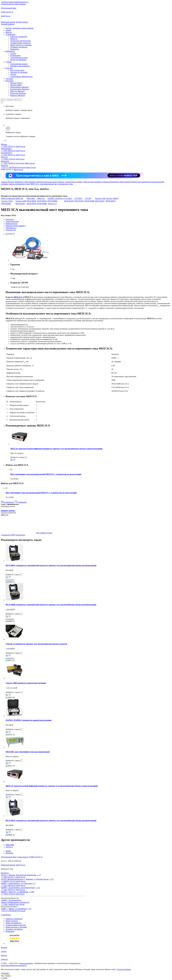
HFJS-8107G (79, 201)
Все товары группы (44, 533)
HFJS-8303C (20, 204)
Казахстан (5, 161)
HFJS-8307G (32, 204)
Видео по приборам (18, 60)
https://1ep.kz (30, 163)
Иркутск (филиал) (17, 91)
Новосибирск (6, 149)
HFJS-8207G (111, 201)
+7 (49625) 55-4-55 (8, 881)
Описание (10, 219)
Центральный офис (8, 8)
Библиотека (10, 51)
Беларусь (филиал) (17, 95)
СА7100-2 (68, 198)
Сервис (8, 62)
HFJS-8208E (6, 204)
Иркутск (4, 157)
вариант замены (8, 511)
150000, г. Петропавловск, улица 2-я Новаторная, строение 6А (15, 901)
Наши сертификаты (13, 923)
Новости (13, 39)
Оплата (13, 74)
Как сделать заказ (17, 70)
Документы (11, 228)
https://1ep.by (31, 167)
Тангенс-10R (100, 198)
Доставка (9, 79)
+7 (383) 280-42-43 (8, 151)
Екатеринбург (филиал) (19, 89)
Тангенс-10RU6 (112, 198)
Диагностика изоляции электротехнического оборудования (107, 182)
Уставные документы (18, 47)
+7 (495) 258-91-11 (8, 146)
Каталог (4, 947)
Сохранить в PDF (8, 535)
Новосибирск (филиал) (19, 87)
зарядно (13, 344)
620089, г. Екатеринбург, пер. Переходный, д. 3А (20, 888)
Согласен (5, 974)
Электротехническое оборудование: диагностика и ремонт (59, 182)
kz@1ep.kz (20, 163)
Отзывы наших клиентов (20, 43)
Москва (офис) (16, 85)
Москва (4, 144)
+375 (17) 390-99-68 (8, 167)
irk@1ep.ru (20, 159)
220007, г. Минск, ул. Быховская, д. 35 (16, 909)
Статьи (13, 53)
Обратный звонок (8, 22)
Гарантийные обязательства (21, 77)
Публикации (15, 55)
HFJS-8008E (52, 201)
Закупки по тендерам (18, 72)
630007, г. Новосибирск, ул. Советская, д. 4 (18, 883)
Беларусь (4, 165)
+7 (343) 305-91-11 (8, 155)
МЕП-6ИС (31, 198)
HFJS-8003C (32, 201)
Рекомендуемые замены (16, 226)
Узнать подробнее (124, 969)
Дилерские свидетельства (20, 41)
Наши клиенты (12, 921)
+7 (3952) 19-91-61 (8, 159)
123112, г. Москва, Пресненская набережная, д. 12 (21, 875)
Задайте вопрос (22, 22)
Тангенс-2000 (20, 201)
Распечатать (20, 535)
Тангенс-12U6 (7, 201)
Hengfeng (9, 853)
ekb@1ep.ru (20, 155)
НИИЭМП (10, 845)
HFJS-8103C (69, 201)
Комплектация (11, 224)
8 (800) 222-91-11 (35, 857)
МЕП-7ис (41, 198)
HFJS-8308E (42, 204)
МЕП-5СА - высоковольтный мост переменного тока (52, 184)
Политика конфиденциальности (14, 965)
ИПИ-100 (19, 198)
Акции (8, 30)
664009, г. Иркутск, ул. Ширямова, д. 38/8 (17, 892)
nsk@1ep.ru (20, 151)
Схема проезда (23, 857)
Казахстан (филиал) (18, 93)
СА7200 (88, 198)
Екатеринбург (6, 153)
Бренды (9, 32)
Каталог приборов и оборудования (19, 28)
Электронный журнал (19, 58)
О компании (10, 34)
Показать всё (11, 230)
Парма (8, 851)
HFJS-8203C (100, 201)
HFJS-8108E (90, 201)
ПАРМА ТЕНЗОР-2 (56, 198)
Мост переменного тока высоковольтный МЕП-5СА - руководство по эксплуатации (45, 474)
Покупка (9, 68)
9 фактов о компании (18, 37)
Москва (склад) (16, 83)
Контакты (9, 81)
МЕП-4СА (18, 297)
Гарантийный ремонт (18, 64)
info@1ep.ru (5, 16)
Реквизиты (14, 49)
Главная (4, 182)
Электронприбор (26, 963)
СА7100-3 (78, 198)
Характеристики (12, 221)
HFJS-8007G (42, 201)
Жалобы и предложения (19, 66)
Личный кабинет (8, 24)
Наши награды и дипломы (20, 45)
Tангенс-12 (52, 204)
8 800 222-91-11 (7, 12)
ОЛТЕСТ (9, 847)
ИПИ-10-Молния (8, 198)
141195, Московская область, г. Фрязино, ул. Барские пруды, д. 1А (27, 879)
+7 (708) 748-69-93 (8, 163)
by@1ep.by (21, 167)
